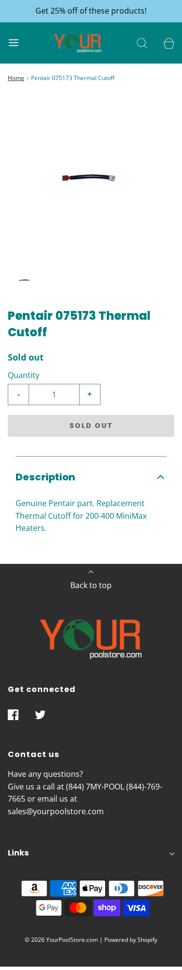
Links (18, 852)
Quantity (23, 375)
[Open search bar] (142, 43)
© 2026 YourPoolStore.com (61, 940)
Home (16, 78)
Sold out (91, 425)
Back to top (91, 585)
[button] (25, 280)
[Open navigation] (13, 43)
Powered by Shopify (130, 940)
